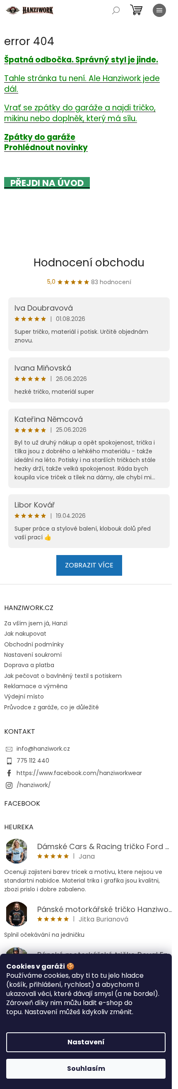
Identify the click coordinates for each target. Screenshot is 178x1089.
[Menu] (159, 10)
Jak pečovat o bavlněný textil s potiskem (63, 676)
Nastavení (86, 1042)
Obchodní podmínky (34, 644)
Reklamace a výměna (35, 686)
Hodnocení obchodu (89, 262)
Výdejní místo (24, 696)
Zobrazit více (89, 565)
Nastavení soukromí (33, 655)
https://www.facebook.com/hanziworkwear (79, 773)
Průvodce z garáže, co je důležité (51, 707)
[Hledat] (116, 10)
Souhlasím (86, 1068)
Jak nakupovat (25, 633)
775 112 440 (33, 760)
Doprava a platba (29, 665)
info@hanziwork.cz (43, 748)
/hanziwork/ (34, 785)
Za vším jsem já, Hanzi (35, 623)
